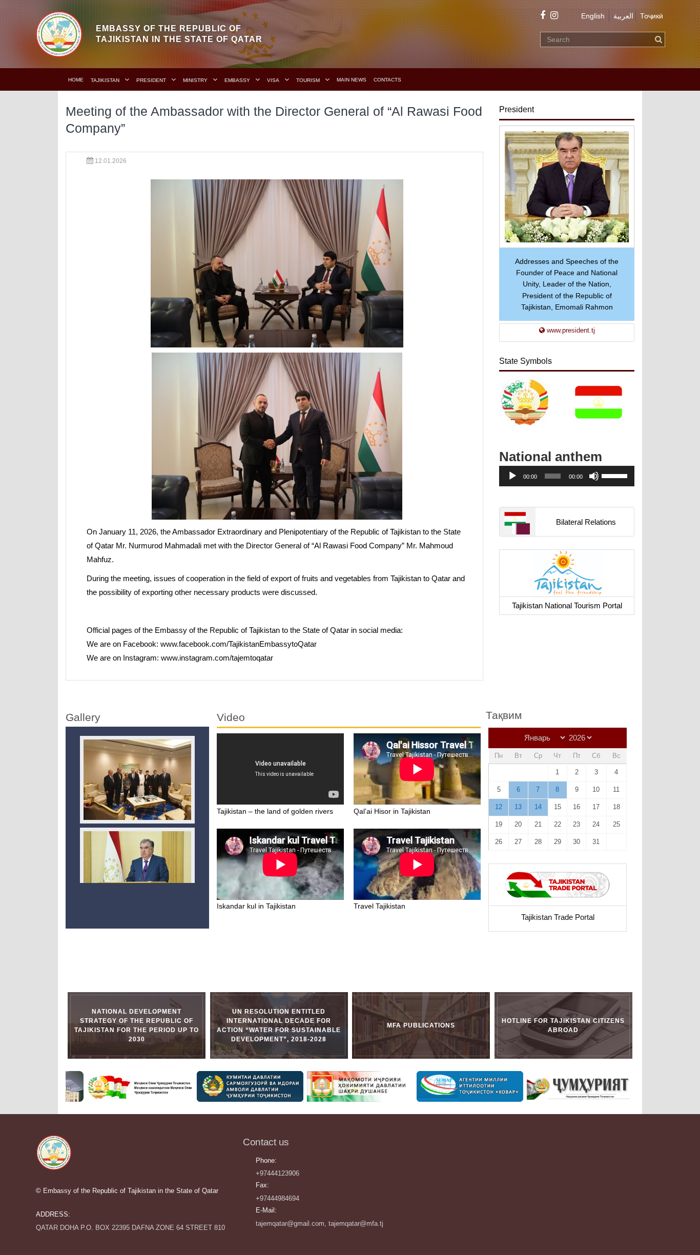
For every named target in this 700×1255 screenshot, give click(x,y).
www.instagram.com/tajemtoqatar (217, 657)
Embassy (237, 80)
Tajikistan (105, 80)
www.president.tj (570, 330)
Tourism (308, 80)
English (593, 16)
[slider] (615, 475)
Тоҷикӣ (651, 16)
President (151, 80)
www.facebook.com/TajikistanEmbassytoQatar (238, 644)
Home (76, 80)
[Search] (658, 39)
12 (498, 807)
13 (518, 807)
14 (538, 807)
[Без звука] (594, 476)
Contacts (387, 80)
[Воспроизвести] (512, 476)
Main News (351, 80)
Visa (273, 80)
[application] (566, 476)
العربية (623, 16)
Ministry (195, 80)
